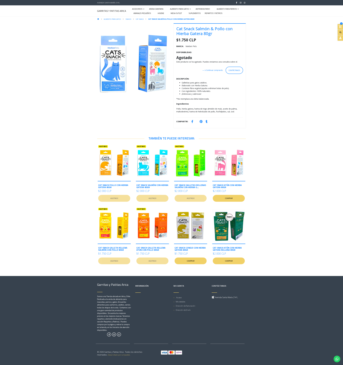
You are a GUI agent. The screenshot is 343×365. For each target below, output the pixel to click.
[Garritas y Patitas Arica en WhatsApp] (119, 334)
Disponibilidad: (184, 52)
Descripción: (182, 78)
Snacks (128, 19)
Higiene (161, 13)
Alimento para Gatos (179, 9)
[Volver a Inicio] (98, 19)
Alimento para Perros (227, 9)
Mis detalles (180, 301)
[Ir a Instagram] (240, 2)
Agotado (114, 198)
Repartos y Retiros (213, 13)
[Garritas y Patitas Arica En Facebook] (109, 334)
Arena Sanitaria (156, 9)
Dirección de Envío (183, 310)
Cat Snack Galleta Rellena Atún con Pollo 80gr (150, 248)
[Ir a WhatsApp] (245, 2)
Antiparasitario (203, 9)
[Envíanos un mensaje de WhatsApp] (337, 359)
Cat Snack (140, 19)
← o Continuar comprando (212, 70)
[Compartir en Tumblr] (207, 121)
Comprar (229, 198)
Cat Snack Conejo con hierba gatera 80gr (190, 248)
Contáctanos (234, 70)
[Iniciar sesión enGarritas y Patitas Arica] (340, 38)
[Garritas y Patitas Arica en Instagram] (114, 334)
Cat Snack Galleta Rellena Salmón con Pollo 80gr (112, 248)
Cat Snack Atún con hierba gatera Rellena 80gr (227, 248)
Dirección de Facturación (185, 305)
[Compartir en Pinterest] (201, 121)
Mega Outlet (176, 13)
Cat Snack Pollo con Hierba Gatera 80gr (113, 186)
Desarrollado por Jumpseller (119, 354)
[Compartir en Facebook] (192, 121)
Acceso (179, 297)
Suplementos (195, 13)
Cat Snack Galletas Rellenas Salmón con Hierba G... (190, 186)
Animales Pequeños (142, 13)
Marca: (180, 46)
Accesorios (137, 9)
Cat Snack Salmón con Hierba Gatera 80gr (152, 186)
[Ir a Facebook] (236, 2)
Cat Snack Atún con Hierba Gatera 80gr (227, 186)
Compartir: (182, 121)
